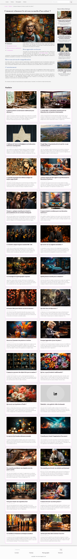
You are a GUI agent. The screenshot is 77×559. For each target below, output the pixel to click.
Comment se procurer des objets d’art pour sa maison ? (21, 372)
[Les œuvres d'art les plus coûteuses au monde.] (22, 425)
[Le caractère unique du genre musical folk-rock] (22, 233)
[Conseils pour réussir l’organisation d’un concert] (55, 425)
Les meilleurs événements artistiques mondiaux (20, 533)
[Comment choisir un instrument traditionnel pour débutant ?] (64, 15)
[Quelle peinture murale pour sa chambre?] (55, 265)
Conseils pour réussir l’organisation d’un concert (53, 436)
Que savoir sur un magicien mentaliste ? (51, 244)
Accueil (6, 6)
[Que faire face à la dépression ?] (55, 297)
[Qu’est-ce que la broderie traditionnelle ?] (55, 361)
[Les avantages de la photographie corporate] (22, 265)
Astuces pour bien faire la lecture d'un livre (52, 533)
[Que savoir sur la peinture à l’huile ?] (22, 393)
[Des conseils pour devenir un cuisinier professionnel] (55, 457)
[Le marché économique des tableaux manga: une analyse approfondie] (22, 166)
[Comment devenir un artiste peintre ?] (55, 490)
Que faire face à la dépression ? (48, 308)
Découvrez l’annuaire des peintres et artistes (19, 340)
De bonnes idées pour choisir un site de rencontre (20, 308)
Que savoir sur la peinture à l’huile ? (16, 404)
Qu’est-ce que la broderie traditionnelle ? (51, 372)
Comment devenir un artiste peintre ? (50, 501)
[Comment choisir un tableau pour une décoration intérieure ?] (55, 200)
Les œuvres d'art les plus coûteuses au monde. (19, 436)
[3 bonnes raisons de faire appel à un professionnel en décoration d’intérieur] (55, 166)
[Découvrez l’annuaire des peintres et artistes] (22, 329)
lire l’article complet (44, 53)
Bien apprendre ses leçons (12, 46)
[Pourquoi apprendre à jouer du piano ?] (55, 329)
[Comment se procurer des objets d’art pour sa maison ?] (22, 361)
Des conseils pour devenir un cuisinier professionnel (54, 468)
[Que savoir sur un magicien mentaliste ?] (55, 233)
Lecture (7, 2)
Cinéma (12, 2)
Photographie (18, 2)
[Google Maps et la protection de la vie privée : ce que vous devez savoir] (64, 64)
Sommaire (9, 44)
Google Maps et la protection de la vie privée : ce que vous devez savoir (64, 71)
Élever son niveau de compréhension (14, 48)
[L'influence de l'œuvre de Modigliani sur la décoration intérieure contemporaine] (64, 48)
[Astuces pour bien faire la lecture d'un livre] (55, 522)
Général (24, 2)
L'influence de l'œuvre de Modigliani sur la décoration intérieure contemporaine (64, 54)
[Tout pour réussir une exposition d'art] (22, 490)
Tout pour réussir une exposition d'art (17, 501)
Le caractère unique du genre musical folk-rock (19, 244)
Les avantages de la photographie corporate (18, 276)
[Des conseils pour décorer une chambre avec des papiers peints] (22, 457)
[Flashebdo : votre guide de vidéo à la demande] (55, 393)
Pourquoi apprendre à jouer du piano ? (50, 340)
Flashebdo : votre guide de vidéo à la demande (52, 404)
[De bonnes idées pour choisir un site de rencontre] (22, 297)
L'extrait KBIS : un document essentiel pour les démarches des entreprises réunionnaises (64, 37)
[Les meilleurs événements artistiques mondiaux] (22, 522)
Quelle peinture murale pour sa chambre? (51, 276)
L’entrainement (10, 50)
